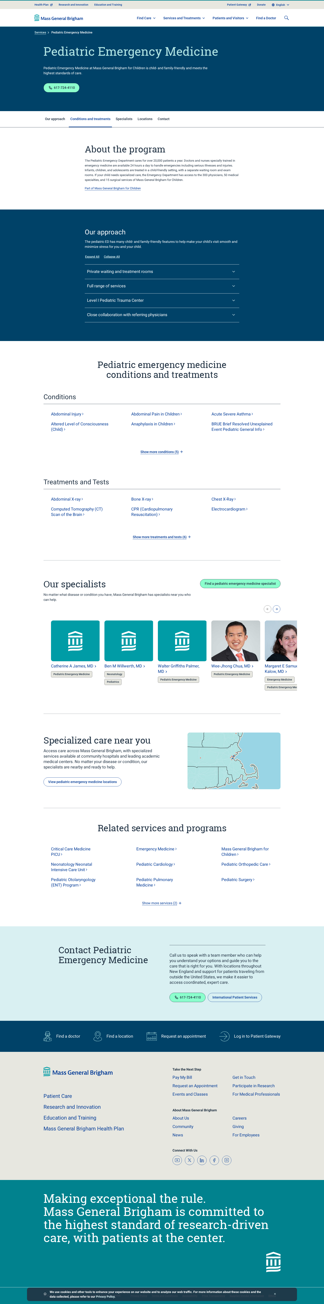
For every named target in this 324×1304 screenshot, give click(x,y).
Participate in (253, 1085)
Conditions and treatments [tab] (90, 119)
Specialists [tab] (124, 119)
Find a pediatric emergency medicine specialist (240, 583)
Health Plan (41, 4)
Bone (141, 499)
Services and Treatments (182, 18)
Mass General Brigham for (245, 852)
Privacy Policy (105, 1296)
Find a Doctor (266, 18)
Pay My (182, 1077)
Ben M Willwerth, (123, 666)
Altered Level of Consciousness (79, 427)
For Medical (256, 1094)
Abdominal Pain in (155, 414)
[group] (68, 656)
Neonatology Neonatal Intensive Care (71, 867)
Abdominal (66, 414)
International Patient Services (234, 997)
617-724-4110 (64, 88)
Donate (261, 4)
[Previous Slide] (267, 609)
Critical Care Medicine (71, 852)
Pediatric (154, 864)
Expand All (92, 257)
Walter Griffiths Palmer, (178, 669)
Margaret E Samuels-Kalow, (283, 669)
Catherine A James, (72, 666)
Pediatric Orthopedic (244, 864)
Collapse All (112, 257)
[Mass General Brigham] (58, 17)
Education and (70, 1118)
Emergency (155, 849)
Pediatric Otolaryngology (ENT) (73, 882)
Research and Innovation (73, 4)
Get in (243, 1077)
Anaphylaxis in (152, 424)
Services (40, 32)
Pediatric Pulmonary (154, 882)
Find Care (144, 18)
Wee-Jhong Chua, (230, 666)
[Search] (287, 18)
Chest (222, 499)
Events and (190, 1094)
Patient (58, 1096)
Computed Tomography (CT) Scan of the (77, 512)
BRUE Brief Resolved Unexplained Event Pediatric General (242, 427)
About (180, 1118)
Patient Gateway (237, 4)
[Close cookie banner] (274, 1294)
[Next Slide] (276, 609)
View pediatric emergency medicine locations (82, 782)
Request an (195, 1085)
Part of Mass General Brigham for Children (113, 188)
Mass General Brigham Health (84, 1129)
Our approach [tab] (55, 119)
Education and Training (108, 4)
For (246, 1135)
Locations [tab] (145, 119)
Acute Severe (231, 414)
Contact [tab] (164, 119)
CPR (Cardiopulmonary (151, 512)
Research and (72, 1107)
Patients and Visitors (228, 18)
